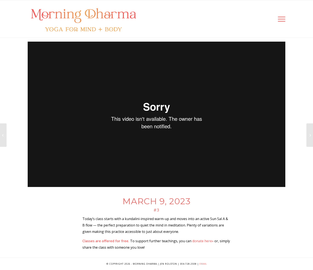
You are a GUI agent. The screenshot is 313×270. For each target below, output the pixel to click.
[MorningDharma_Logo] (83, 19)
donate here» (203, 241)
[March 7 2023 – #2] (3, 135)
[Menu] (280, 19)
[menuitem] (280, 19)
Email (203, 263)
